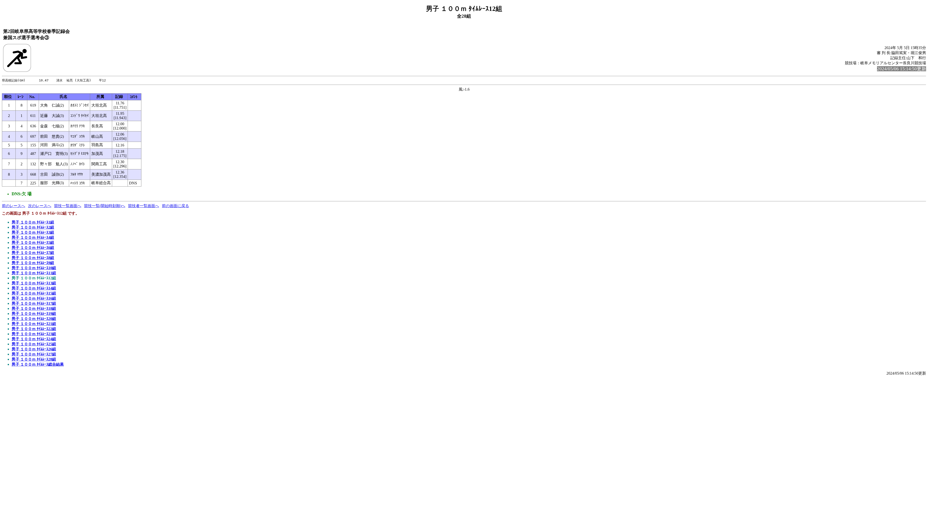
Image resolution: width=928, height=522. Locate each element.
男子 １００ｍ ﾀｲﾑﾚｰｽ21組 (34, 324)
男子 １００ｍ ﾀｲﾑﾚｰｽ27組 (34, 354)
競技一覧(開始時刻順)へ (104, 206)
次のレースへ (39, 206)
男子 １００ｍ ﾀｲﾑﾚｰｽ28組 (34, 359)
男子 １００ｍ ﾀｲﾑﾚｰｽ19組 (34, 314)
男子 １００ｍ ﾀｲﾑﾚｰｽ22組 (34, 329)
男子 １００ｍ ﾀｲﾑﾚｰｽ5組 (33, 242)
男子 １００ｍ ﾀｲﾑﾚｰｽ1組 (33, 222)
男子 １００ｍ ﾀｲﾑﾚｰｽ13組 (34, 283)
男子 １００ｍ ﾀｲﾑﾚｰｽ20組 (34, 319)
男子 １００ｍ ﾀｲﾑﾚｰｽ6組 (33, 248)
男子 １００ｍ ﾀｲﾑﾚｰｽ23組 (34, 334)
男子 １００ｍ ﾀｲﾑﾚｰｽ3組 (33, 232)
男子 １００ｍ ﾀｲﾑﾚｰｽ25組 (34, 344)
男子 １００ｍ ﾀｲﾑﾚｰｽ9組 (33, 263)
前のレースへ (13, 206)
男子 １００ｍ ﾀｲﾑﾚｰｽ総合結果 (38, 364)
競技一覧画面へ (67, 206)
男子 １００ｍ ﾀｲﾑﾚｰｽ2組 (33, 227)
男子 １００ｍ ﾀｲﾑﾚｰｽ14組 (34, 288)
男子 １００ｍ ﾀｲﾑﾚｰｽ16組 (34, 298)
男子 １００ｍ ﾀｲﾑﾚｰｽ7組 (33, 253)
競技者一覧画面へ (143, 206)
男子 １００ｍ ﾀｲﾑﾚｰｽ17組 (34, 303)
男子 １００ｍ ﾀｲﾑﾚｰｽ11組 (34, 273)
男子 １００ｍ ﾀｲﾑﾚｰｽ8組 (33, 258)
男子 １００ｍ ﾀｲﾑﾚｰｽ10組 (34, 268)
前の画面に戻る (175, 206)
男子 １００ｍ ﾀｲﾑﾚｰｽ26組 (34, 349)
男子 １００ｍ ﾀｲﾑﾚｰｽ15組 (34, 293)
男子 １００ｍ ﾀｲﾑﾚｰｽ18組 (34, 308)
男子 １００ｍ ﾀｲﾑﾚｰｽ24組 (34, 339)
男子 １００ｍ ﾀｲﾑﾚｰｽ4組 (33, 237)
